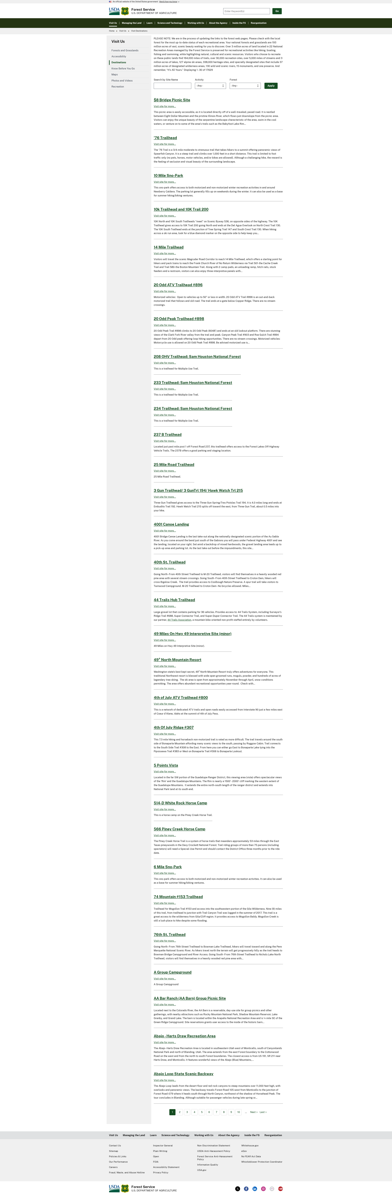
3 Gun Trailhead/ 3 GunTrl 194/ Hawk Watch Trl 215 (198, 490)
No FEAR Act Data (251, 1156)
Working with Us (203, 1135)
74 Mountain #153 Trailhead (178, 897)
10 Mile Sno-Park (168, 175)
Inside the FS (252, 1135)
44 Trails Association (179, 619)
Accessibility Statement (166, 1167)
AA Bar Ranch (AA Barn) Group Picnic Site (190, 998)
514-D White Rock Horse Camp (180, 803)
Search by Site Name (166, 79)
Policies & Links (117, 1156)
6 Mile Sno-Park (168, 867)
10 (238, 1112)
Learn (153, 1135)
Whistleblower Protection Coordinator (261, 1161)
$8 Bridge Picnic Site (172, 100)
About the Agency (228, 1135)
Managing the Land (134, 1135)
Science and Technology (175, 1135)
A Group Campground (173, 972)
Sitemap (113, 1151)
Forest (233, 79)
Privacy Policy (160, 1172)
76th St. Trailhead (170, 934)
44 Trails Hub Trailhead (174, 600)
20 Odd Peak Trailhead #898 (179, 319)
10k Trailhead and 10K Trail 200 (181, 209)
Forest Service (143, 9)
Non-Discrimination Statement (213, 1145)
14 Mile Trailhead (169, 247)
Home (111, 31)
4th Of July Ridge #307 (174, 727)
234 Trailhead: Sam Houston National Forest (193, 408)
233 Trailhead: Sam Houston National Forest (193, 382)
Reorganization (273, 1135)
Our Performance (118, 1161)
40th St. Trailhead (170, 562)
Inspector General (163, 1145)
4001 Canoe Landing (171, 524)
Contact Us (115, 1145)
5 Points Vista (166, 765)
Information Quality (207, 1164)
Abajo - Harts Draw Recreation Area (185, 1036)
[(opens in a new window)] (237, 1188)
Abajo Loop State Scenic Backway (183, 1074)
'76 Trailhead (165, 138)
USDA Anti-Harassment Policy (213, 1151)
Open (156, 1156)
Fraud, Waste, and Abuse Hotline (127, 1172)
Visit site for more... (165, 106)
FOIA (155, 1161)
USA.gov (201, 1170)
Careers (113, 1167)
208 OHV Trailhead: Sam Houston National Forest (197, 356)
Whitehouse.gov (250, 1145)
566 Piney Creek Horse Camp (179, 829)
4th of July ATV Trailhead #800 (181, 697)
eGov (244, 1151)
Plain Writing (160, 1151)
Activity (199, 79)
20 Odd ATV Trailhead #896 (178, 285)
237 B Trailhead (168, 434)
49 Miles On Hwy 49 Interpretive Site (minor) (193, 633)
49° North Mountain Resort (177, 660)
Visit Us (122, 31)
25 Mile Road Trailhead (174, 464)
